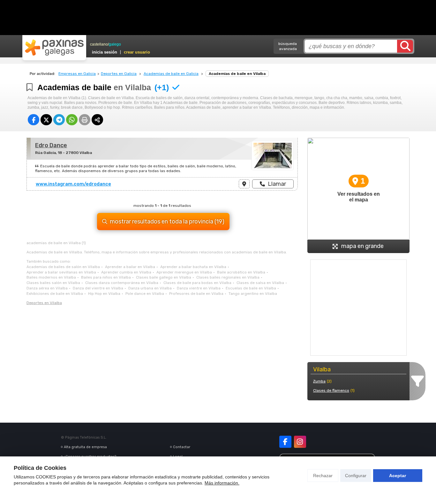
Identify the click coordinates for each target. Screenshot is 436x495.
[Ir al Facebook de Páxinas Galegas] (285, 442)
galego (115, 44)
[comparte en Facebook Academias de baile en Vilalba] (33, 119)
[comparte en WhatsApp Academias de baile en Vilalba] (72, 119)
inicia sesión (104, 52)
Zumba (319, 381)
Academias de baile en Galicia (171, 73)
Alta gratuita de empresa (85, 447)
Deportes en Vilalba (44, 303)
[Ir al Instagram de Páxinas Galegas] (300, 442)
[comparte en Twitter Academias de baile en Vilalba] (46, 119)
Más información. (222, 482)
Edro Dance (51, 145)
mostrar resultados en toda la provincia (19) (167, 221)
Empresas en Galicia (77, 73)
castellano (99, 44)
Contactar (181, 447)
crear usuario (137, 52)
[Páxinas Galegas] (54, 47)
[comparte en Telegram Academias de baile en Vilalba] (59, 119)
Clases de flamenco (331, 390)
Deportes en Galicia (119, 73)
